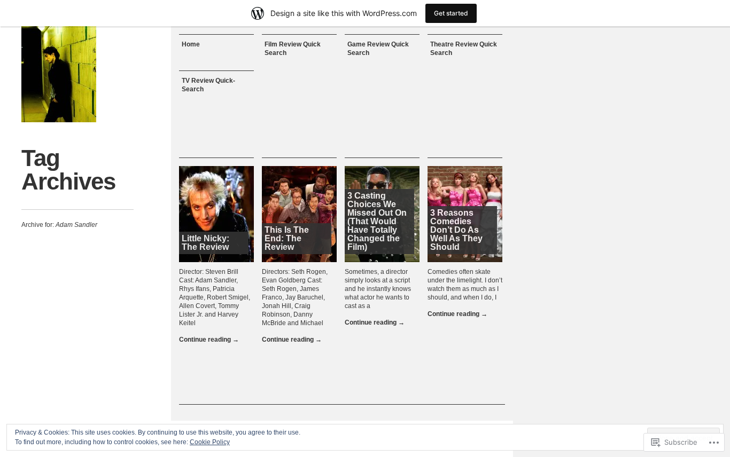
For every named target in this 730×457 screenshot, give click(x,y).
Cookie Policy (210, 442)
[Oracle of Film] (58, 74)
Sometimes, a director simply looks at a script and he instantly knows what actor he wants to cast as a (378, 289)
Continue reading (209, 339)
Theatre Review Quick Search (463, 49)
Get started (451, 13)
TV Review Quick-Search (208, 85)
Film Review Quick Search (293, 49)
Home (191, 44)
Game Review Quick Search (378, 49)
